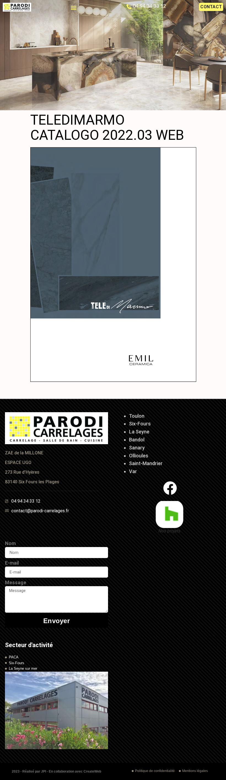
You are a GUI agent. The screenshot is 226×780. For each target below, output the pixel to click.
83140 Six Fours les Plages (32, 481)
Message (15, 582)
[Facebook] (170, 488)
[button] (73, 7)
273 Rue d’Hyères (22, 472)
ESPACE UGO (18, 462)
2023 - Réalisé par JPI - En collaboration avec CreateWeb (56, 771)
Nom (10, 543)
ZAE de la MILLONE (24, 452)
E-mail (12, 563)
